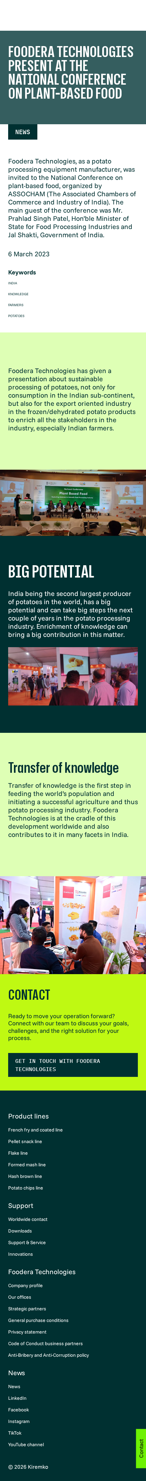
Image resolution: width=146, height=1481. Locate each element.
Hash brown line (25, 1176)
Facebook (18, 1410)
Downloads (20, 1231)
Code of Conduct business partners (45, 1343)
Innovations (20, 1254)
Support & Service (27, 1242)
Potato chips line (25, 1188)
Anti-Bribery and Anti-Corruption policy (48, 1355)
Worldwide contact (28, 1219)
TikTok (14, 1433)
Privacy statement (27, 1332)
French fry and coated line (35, 1130)
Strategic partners (27, 1309)
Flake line (18, 1153)
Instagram (19, 1421)
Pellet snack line (25, 1141)
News (22, 132)
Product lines (28, 1116)
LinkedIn (17, 1398)
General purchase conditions (38, 1320)
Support (20, 1205)
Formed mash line (27, 1165)
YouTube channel (26, 1444)
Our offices (19, 1297)
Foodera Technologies (41, 1271)
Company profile (25, 1285)
